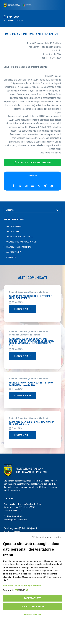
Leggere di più (21, 309)
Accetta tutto (32, 598)
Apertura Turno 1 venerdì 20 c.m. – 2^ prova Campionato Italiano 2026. (31, 384)
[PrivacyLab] (21, 590)
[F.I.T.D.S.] (18, 5)
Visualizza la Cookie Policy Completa (22, 585)
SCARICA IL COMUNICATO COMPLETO (34, 163)
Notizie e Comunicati (18, 292)
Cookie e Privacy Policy (14, 516)
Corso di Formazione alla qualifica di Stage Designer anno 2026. (31, 423)
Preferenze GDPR (32, 614)
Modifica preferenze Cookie (15, 519)
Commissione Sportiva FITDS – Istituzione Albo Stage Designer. (30, 297)
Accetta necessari (32, 606)
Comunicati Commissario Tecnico (24, 335)
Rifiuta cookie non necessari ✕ (46, 537)
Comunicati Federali (15, 20)
